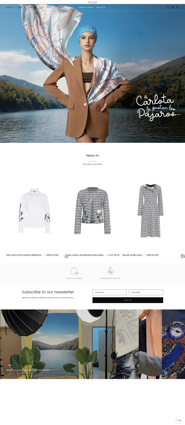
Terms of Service (50, 405)
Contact (25, 398)
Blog (23, 405)
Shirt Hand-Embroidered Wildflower (24, 255)
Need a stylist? (92, 2)
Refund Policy (49, 401)
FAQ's (24, 401)
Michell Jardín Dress (132, 255)
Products (25, 391)
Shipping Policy (50, 394)
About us (25, 394)
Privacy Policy (49, 398)
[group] (92, 2)
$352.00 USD (52, 255)
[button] (168, 7)
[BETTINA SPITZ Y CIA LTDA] (92, 7)
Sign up (127, 300)
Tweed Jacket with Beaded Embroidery (84, 255)
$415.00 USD (153, 255)
